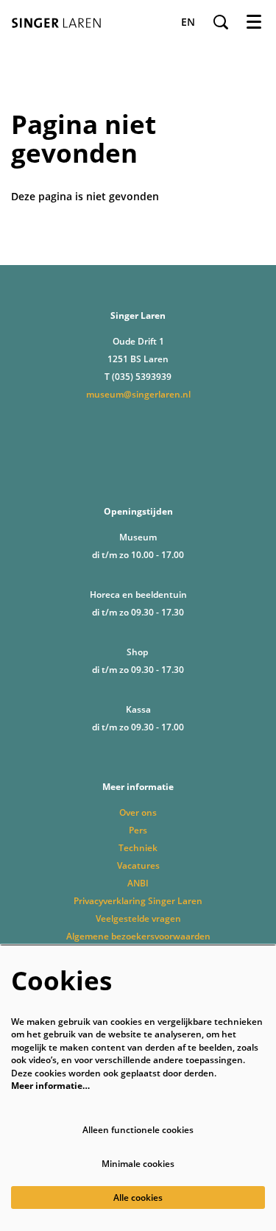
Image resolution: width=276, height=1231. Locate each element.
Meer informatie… (50, 1085)
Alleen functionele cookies (138, 1130)
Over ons (138, 812)
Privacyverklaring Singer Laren (138, 901)
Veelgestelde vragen (138, 918)
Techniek (138, 848)
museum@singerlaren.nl (138, 394)
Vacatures (138, 865)
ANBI (138, 883)
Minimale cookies (138, 1163)
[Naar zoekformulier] (221, 22)
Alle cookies (138, 1197)
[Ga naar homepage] (60, 22)
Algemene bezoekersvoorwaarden (138, 936)
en (188, 22)
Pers (138, 830)
